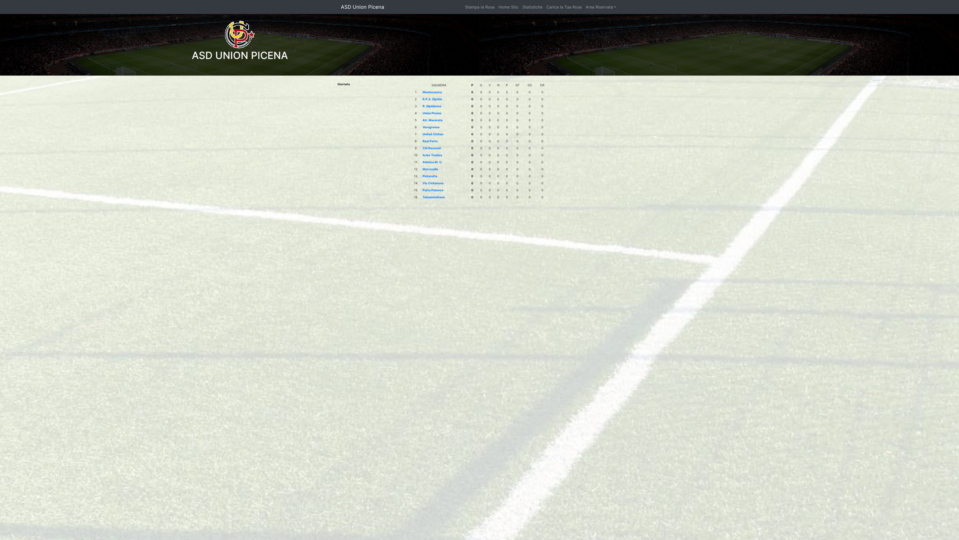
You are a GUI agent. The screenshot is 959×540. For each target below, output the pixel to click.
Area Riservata (599, 7)
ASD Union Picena (362, 7)
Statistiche (532, 7)
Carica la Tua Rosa (564, 7)
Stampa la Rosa (479, 7)
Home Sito (508, 7)
